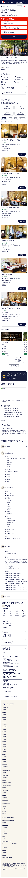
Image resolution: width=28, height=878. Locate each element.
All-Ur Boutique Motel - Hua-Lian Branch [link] (11, 667)
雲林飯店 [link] (4, 795)
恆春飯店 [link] (4, 739)
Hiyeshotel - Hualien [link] (8, 672)
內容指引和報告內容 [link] (6, 841)
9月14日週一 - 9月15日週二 (11, 28)
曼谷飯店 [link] (4, 749)
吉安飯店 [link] (7, 696)
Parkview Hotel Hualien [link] (9, 669)
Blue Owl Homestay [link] (8, 691)
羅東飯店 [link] (4, 736)
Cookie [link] (4, 838)
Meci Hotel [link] (6, 665)
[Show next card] (26, 47)
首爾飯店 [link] (4, 741)
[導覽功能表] (25, 2)
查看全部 (3, 85)
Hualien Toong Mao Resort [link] (10, 676)
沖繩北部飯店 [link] (5, 800)
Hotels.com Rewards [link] (7, 857)
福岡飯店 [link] (4, 744)
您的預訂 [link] (4, 806)
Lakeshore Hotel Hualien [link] (9, 670)
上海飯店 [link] (4, 751)
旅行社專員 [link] (4, 827)
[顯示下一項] (25, 347)
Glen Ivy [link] (5, 690)
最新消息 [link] (4, 822)
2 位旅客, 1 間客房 (9, 33)
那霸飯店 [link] (4, 761)
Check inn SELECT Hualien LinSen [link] (11, 661)
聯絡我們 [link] (4, 811)
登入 (9, 378)
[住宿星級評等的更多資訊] (6, 12)
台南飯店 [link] (4, 719)
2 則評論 (4, 608)
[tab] (4, 652)
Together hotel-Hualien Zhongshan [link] (12, 673)
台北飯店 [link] (4, 709)
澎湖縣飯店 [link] (4, 787)
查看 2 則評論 (4, 69)
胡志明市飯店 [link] (5, 766)
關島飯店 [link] (4, 780)
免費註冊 (14, 378)
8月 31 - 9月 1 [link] (7, 108)
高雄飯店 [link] (4, 712)
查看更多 (3, 420)
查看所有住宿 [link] (6, 6)
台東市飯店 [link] (4, 724)
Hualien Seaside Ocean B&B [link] (10, 656)
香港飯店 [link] (4, 734)
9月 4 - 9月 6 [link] (7, 114)
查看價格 (22, 154)
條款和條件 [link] (4, 833)
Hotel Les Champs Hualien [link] (10, 686)
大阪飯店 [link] (4, 717)
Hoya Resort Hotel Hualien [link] (10, 684)
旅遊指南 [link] (4, 855)
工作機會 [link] (4, 852)
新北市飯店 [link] (4, 746)
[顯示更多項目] (2, 696)
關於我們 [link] (4, 850)
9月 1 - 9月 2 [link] (21, 108)
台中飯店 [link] (4, 722)
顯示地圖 (4, 401)
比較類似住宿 (15, 366)
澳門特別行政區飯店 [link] (6, 782)
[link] (25, 7)
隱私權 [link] (3, 836)
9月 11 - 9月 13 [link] (20, 114)
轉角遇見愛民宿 (8, 23)
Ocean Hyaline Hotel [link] (8, 687)
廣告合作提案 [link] (5, 825)
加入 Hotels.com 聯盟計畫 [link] (8, 820)
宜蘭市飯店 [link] (4, 726)
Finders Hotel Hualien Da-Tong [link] (11, 663)
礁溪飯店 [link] (4, 714)
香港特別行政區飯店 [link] (6, 785)
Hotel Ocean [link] (6, 677)
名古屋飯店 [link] (4, 756)
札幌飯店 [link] (4, 759)
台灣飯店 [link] (4, 772)
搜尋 (14, 36)
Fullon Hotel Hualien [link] (8, 681)
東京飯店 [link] (4, 731)
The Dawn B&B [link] (7, 659)
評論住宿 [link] (4, 813)
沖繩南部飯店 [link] (5, 797)
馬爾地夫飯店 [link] (5, 775)
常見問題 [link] (4, 808)
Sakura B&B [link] (6, 683)
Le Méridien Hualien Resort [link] (10, 674)
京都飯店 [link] (4, 729)
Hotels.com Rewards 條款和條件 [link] (9, 843)
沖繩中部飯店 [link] (5, 790)
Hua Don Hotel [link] (6, 658)
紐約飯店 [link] (4, 754)
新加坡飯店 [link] (4, 764)
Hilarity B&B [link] (6, 680)
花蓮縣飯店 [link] (4, 792)
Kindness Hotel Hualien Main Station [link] (12, 679)
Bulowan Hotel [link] (7, 688)
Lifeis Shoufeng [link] (7, 662)
